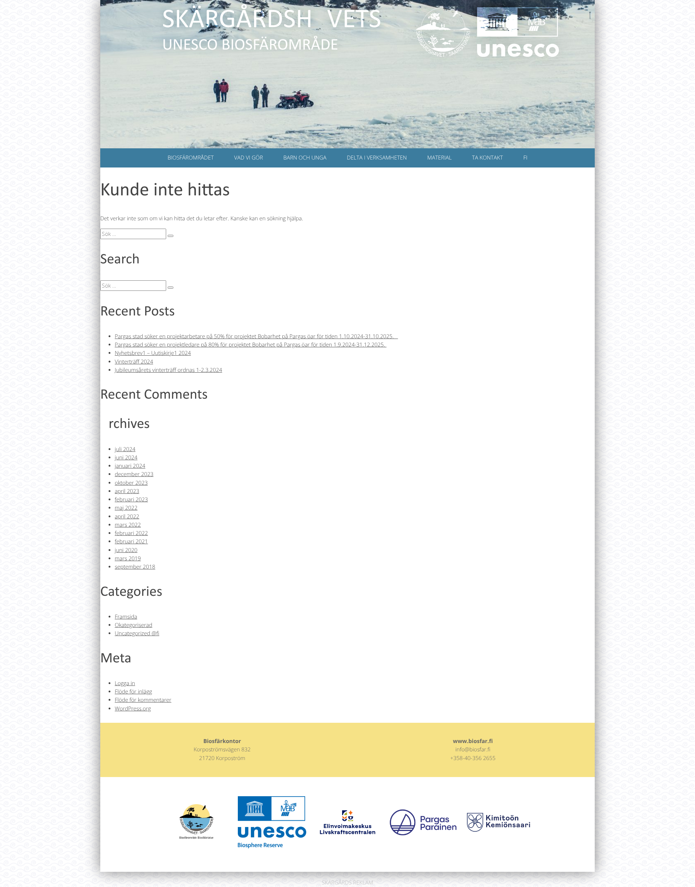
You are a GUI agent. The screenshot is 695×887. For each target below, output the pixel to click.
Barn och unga (305, 157)
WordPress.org (133, 708)
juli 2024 (125, 449)
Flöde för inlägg (133, 691)
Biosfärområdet (191, 157)
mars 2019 (128, 558)
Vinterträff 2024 (134, 361)
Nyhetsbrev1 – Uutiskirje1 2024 (153, 353)
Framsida (126, 616)
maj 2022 (126, 508)
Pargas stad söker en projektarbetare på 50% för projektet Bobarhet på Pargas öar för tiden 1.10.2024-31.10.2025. (256, 336)
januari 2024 (130, 466)
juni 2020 (126, 550)
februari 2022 (131, 533)
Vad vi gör (248, 157)
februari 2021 (131, 541)
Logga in (125, 683)
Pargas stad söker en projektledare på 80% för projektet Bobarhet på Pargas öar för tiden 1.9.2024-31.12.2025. (251, 344)
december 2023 (134, 474)
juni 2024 (126, 457)
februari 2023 (131, 499)
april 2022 (127, 516)
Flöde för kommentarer (143, 700)
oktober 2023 (131, 483)
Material (439, 157)
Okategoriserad (133, 625)
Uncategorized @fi (137, 633)
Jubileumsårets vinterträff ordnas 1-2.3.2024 (168, 370)
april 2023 (127, 491)
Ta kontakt (487, 157)
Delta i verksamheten (377, 157)
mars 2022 (128, 525)
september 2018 (135, 566)
